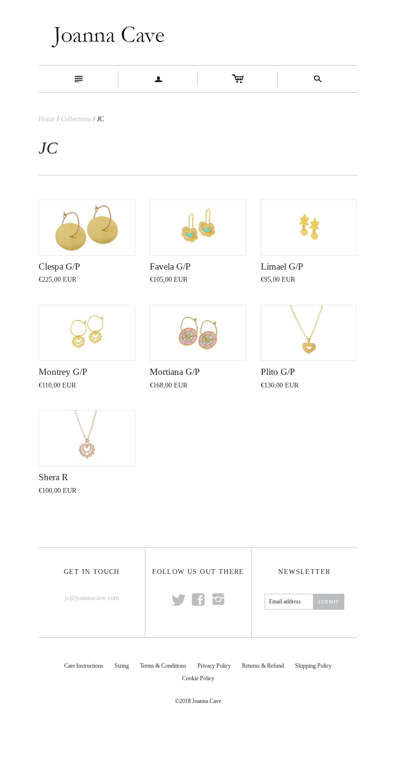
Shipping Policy (313, 665)
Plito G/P (278, 372)
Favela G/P (170, 266)
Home (47, 119)
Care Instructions (83, 665)
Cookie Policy (198, 678)
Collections (76, 119)
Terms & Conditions (163, 665)
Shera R (53, 477)
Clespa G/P (59, 266)
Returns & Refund (263, 665)
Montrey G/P (63, 372)
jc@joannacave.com (92, 597)
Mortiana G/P (175, 372)
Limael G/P (282, 266)
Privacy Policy (214, 665)
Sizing (121, 665)
